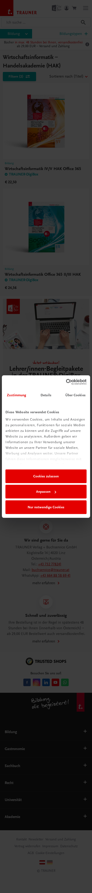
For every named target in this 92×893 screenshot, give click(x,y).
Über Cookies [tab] (75, 395)
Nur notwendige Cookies (46, 507)
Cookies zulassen (46, 476)
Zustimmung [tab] (16, 395)
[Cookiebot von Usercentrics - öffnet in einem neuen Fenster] (66, 382)
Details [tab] (46, 395)
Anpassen (43, 491)
